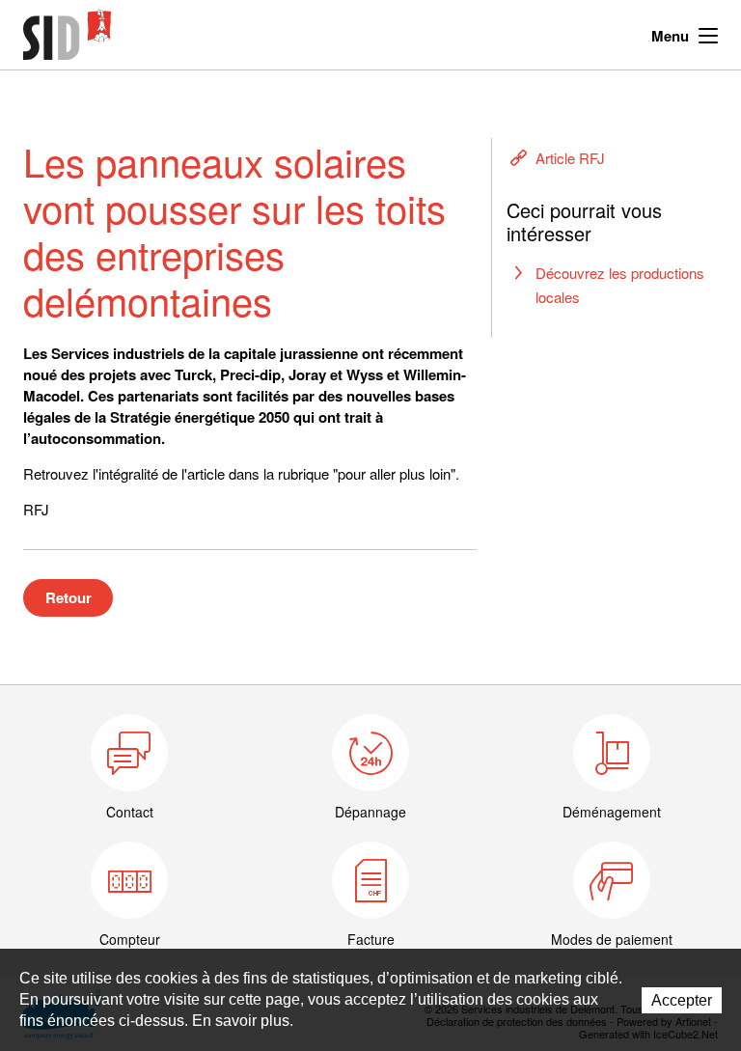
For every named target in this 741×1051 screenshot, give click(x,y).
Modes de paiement (611, 939)
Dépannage (370, 811)
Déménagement (612, 811)
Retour (68, 597)
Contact (129, 811)
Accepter (681, 1000)
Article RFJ (570, 158)
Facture (371, 939)
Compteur (129, 939)
